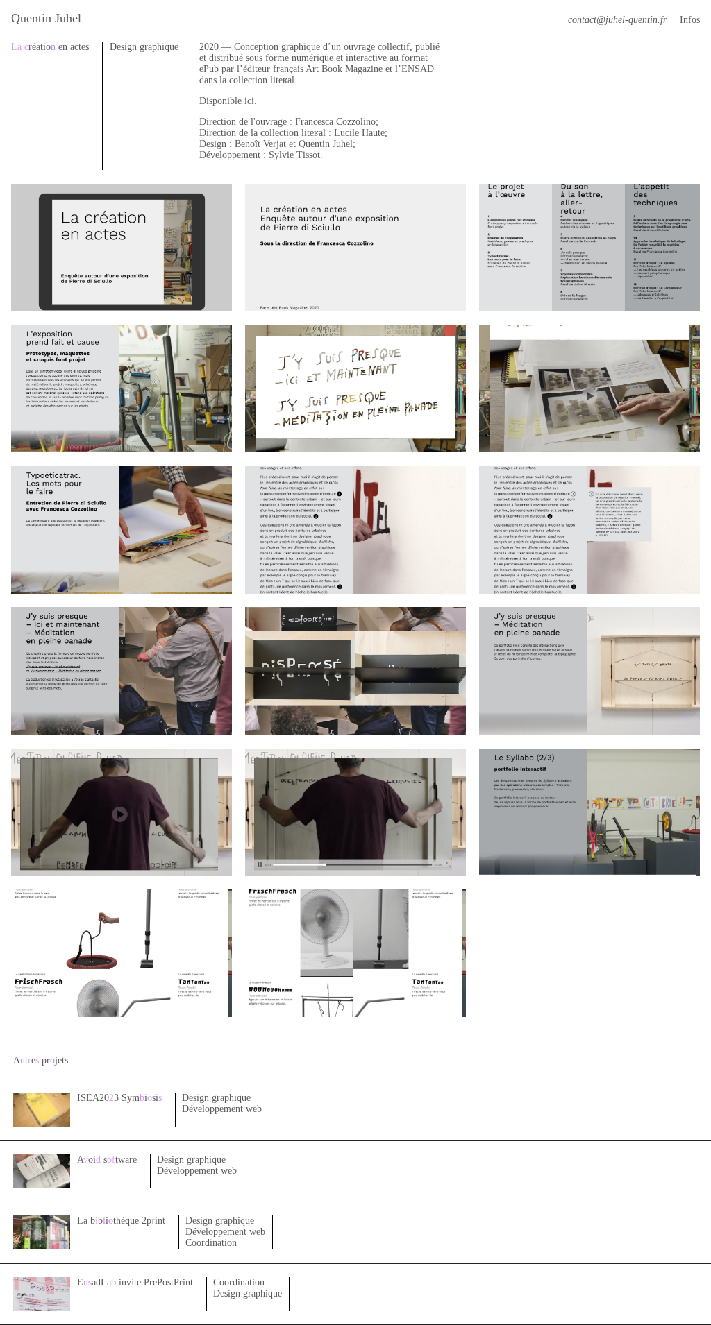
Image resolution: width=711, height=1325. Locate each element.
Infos (690, 20)
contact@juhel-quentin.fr (617, 20)
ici (249, 101)
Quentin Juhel (46, 18)
